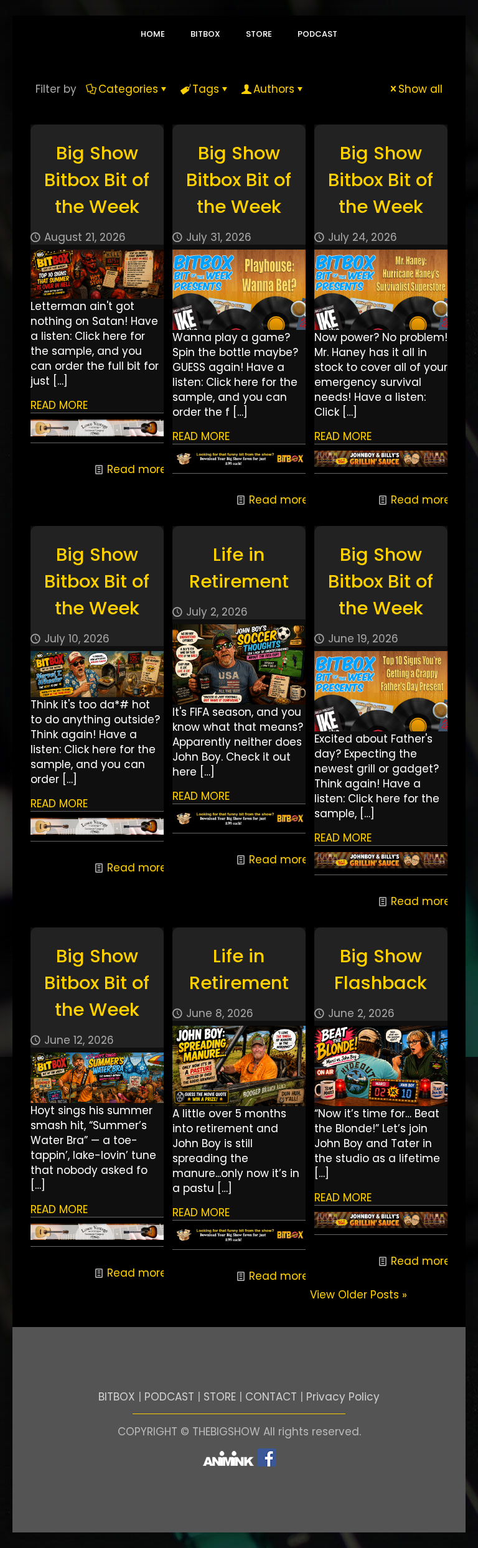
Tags (205, 89)
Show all (420, 89)
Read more (137, 469)
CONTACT (271, 1396)
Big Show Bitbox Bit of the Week (96, 180)
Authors (273, 89)
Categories (128, 89)
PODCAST (169, 1396)
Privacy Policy (343, 1396)
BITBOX (116, 1396)
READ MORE (59, 405)
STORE (220, 1396)
